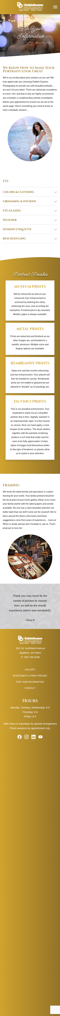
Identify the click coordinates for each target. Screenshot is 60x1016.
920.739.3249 (32, 657)
